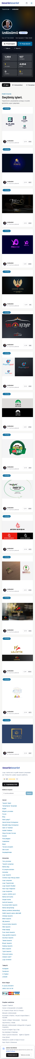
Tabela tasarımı (7, 940)
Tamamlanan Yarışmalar (9, 806)
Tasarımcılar (6, 9)
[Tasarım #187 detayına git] (17, 163)
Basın (4, 844)
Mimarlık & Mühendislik (9, 1013)
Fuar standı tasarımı (8, 932)
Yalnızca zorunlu (25, 1055)
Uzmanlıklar (18, 85)
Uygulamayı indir (11, 784)
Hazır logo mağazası (8, 888)
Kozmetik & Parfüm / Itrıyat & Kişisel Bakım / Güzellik (16, 1016)
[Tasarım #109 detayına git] (17, 203)
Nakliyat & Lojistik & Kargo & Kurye (13, 1040)
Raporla (18, 48)
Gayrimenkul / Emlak (8, 1022)
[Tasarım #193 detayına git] (17, 366)
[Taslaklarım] (26, 3)
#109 (30, 223)
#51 (30, 304)
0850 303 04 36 (7, 988)
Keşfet (4, 808)
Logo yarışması (7, 880)
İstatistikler (5, 841)
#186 (30, 590)
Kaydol (29, 793)
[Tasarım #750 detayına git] (17, 407)
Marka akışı (5, 867)
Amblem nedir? (6, 957)
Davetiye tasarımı (7, 938)
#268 (29, 264)
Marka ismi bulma (7, 897)
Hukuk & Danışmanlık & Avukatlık (12, 1008)
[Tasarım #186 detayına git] (17, 570)
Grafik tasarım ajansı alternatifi (11, 913)
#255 (30, 508)
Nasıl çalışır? (6, 819)
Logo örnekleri (6, 959)
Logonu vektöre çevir (9, 894)
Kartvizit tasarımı (7, 902)
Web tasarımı (6, 927)
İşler (7, 85)
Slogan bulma (6, 899)
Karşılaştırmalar (7, 852)
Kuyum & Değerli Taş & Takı (10, 1030)
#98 (30, 345)
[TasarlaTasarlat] (11, 768)
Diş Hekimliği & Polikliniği (10, 1032)
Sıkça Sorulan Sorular (9, 833)
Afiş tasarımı (6, 921)
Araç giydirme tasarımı (9, 935)
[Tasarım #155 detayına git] (17, 122)
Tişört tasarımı (6, 951)
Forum (4, 814)
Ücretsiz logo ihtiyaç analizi (11, 878)
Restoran (24, 1020)
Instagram (5, 968)
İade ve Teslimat (7, 828)
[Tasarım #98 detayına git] (17, 326)
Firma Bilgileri (6, 839)
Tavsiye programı (7, 847)
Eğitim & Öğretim (24, 1035)
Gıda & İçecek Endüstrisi (10, 1035)
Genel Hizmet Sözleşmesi (10, 822)
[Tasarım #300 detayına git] (17, 652)
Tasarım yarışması (8, 864)
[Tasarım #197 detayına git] (17, 448)
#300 (29, 671)
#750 (30, 427)
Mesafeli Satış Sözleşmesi (10, 825)
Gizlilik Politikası (7, 830)
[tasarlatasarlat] (10, 3)
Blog (3, 817)
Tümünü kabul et (12, 1055)
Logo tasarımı (6, 875)
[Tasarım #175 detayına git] (17, 530)
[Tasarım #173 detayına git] (17, 693)
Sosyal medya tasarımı (9, 924)
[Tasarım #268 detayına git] (17, 244)
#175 (30, 549)
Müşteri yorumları (7, 811)
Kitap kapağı (6, 929)
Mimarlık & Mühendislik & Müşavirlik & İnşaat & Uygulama (16, 1026)
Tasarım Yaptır (6, 803)
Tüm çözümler (6, 861)
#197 (30, 467)
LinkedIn (4, 977)
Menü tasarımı (6, 949)
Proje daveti (26, 44)
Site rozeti (5, 849)
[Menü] (31, 3)
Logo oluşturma (7, 891)
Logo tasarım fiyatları (8, 886)
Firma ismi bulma (7, 954)
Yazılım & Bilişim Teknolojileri (11, 1020)
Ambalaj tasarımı (7, 916)
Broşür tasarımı (7, 943)
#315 (30, 631)
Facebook (5, 971)
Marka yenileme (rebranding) (11, 910)
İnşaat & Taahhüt (7, 1005)
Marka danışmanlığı (8, 908)
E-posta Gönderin (8, 986)
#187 (30, 182)
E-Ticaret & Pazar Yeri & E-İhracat (12, 1010)
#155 (30, 141)
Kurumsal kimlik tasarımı (9, 905)
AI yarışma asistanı (8, 869)
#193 (30, 386)
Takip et (7, 48)
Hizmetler (5, 872)
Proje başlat (10, 44)
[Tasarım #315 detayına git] (17, 611)
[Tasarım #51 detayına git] (17, 285)
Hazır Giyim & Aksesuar (9, 1042)
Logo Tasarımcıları (8, 883)
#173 (30, 712)
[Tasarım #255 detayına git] (17, 489)
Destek (4, 836)
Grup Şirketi (6, 1037)
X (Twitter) (5, 974)
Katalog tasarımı (7, 946)
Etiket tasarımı (6, 919)
